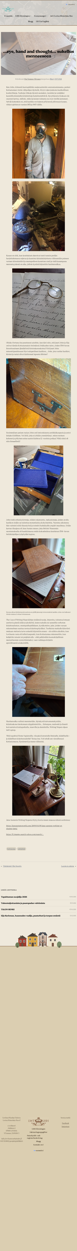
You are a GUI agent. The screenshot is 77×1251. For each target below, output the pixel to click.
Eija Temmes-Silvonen (32, 79)
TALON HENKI (7, 909)
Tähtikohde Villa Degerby (12, 866)
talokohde (21, 849)
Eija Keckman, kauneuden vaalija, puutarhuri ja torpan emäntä (30, 916)
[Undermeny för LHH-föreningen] (30, 15)
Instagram (65, 1126)
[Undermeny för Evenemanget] (46, 15)
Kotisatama (11, 849)
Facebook (65, 1123)
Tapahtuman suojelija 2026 (14, 897)
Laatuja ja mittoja (67, 866)
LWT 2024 (58, 79)
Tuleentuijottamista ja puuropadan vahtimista (23, 903)
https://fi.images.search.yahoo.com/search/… (25, 834)
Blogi (52, 79)
